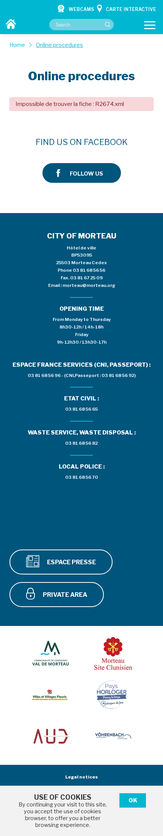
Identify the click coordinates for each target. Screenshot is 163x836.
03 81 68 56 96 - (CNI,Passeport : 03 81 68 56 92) (82, 375)
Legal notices (81, 777)
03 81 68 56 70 (81, 477)
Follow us (86, 173)
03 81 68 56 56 (89, 270)
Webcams (81, 9)
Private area (64, 594)
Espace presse (71, 562)
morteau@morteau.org (89, 285)
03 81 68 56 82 (81, 443)
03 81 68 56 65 (81, 409)
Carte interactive (131, 9)
